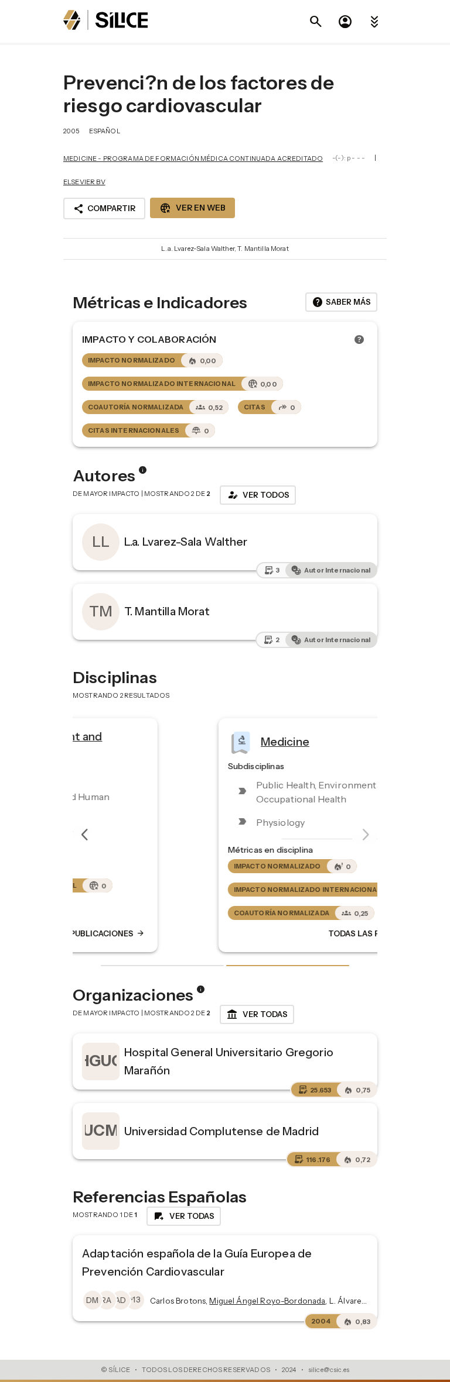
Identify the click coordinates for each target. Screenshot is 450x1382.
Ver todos (257, 495)
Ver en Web (192, 208)
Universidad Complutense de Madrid (221, 1131)
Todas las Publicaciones (274, 934)
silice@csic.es (328, 1370)
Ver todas (257, 1015)
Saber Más (341, 302)
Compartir (104, 209)
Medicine (169, 742)
